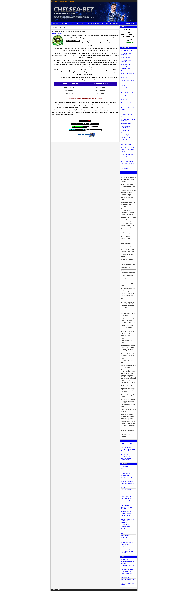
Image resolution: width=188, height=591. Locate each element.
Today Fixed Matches (125, 544)
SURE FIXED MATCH (125, 168)
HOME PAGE (55, 23)
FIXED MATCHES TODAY (128, 112)
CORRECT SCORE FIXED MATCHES (113, 23)
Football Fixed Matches (126, 505)
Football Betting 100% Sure (127, 500)
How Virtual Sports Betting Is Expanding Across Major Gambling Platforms (127, 458)
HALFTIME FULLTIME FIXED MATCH (77, 23)
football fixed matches (80, 110)
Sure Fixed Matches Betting (127, 542)
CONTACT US (64, 23)
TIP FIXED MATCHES (127, 90)
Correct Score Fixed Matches (127, 483)
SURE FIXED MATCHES (127, 57)
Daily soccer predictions (126, 489)
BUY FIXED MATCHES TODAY (127, 163)
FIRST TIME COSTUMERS (127, 569)
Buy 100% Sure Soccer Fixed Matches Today (64, 1)
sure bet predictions (125, 535)
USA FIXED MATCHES (127, 92)
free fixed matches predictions (63, 114)
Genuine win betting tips (126, 511)
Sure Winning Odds (126, 135)
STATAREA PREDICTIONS (128, 105)
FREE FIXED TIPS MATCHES (127, 161)
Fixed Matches (124, 494)
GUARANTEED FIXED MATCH (127, 154)
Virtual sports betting (125, 549)
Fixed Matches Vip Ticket (126, 498)
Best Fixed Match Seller (126, 471)
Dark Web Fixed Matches (98, 102)
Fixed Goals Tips (124, 491)
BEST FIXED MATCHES (127, 83)
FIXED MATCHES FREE (126, 496)
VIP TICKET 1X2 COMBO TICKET (95, 23)
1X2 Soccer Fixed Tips (126, 466)
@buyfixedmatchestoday (93, 130)
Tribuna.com (124, 156)
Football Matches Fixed (126, 571)
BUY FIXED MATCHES (126, 559)
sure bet (123, 533)
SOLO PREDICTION (126, 50)
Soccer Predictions (125, 531)
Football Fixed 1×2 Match (126, 503)
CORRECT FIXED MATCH (128, 80)
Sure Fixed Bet (124, 537)
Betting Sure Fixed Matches (127, 481)
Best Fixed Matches (125, 473)
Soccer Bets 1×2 (124, 528)
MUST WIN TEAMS (126, 144)
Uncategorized (124, 546)
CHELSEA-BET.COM (73, 41)
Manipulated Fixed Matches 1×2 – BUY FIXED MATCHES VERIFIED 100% (128, 521)
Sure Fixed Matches (125, 540)
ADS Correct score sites (126, 447)
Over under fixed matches (126, 524)
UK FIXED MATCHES (126, 102)
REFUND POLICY (125, 577)
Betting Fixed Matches (58, 33)
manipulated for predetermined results (90, 64)
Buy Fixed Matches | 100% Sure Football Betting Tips (69, 31)
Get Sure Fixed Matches (126, 513)
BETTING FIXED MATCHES (128, 73)
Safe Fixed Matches (125, 526)
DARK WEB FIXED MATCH (127, 166)
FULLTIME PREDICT (126, 142)
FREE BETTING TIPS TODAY (129, 23)
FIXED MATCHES (68, 107)
